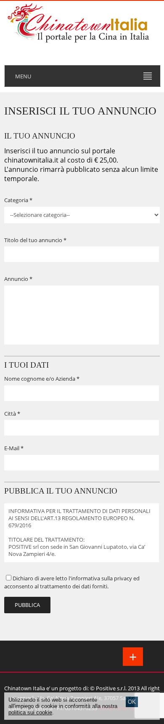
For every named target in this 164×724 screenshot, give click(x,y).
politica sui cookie (30, 712)
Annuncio (16, 279)
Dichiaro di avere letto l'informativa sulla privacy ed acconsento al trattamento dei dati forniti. (72, 582)
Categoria (16, 200)
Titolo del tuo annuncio (33, 240)
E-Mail (11, 448)
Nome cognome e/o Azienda (39, 378)
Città (10, 413)
